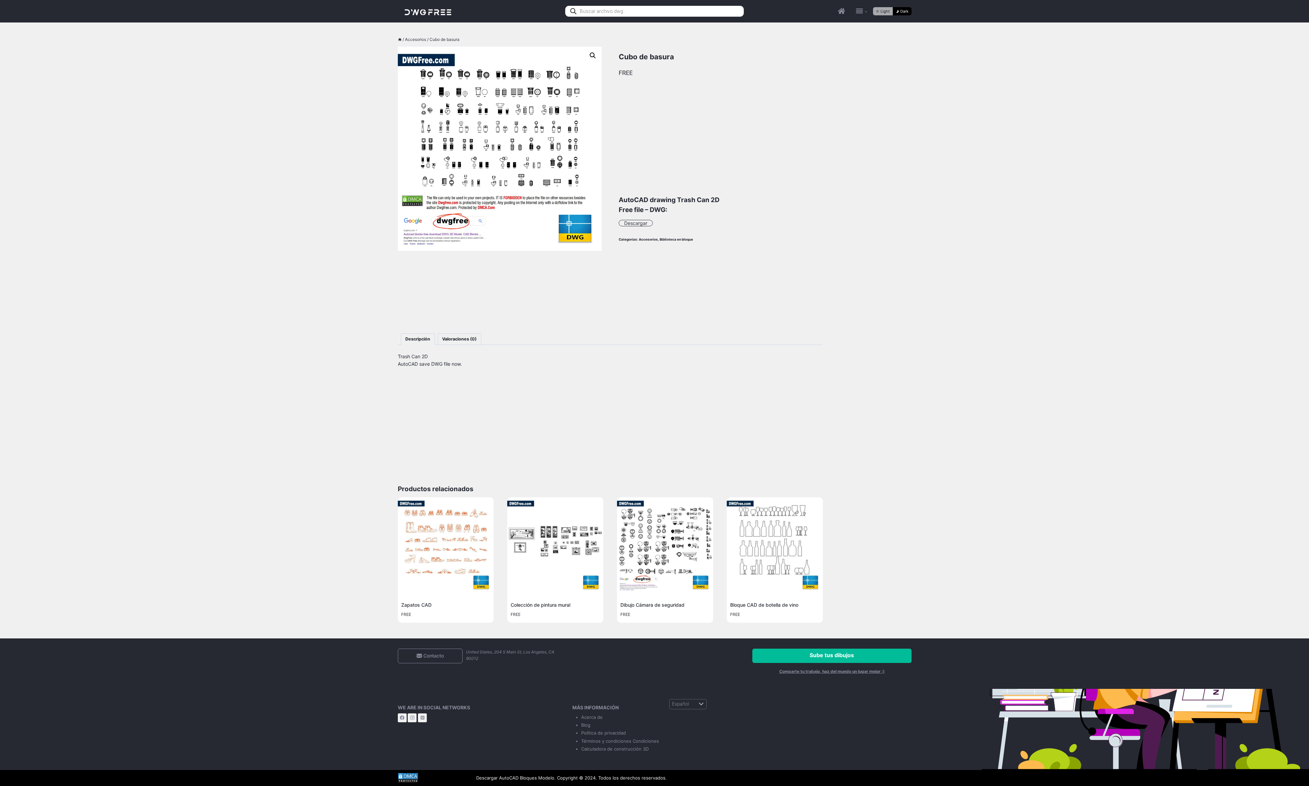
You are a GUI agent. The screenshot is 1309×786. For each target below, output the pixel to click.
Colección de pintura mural (540, 605)
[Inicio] (400, 39)
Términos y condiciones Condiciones (620, 741)
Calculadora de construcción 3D (615, 749)
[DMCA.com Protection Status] (432, 778)
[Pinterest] (422, 717)
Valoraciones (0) (459, 339)
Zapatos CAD (416, 605)
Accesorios (648, 239)
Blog (585, 725)
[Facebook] (402, 717)
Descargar (635, 223)
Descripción (417, 339)
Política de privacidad (603, 733)
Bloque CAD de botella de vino (764, 605)
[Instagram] (412, 717)
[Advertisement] (500, 292)
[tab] (418, 339)
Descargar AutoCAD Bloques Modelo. (516, 778)
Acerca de (592, 717)
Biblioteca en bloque (676, 239)
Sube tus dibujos (832, 655)
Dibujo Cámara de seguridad (652, 605)
